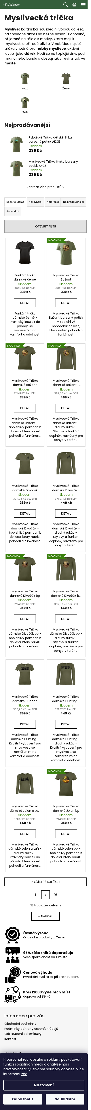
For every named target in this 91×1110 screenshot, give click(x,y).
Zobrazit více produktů (44, 187)
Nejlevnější (35, 202)
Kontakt (10, 1039)
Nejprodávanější (73, 202)
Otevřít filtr (45, 226)
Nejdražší (53, 202)
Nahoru (47, 916)
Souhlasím (65, 1099)
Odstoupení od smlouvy (23, 1034)
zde (24, 1073)
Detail (25, 303)
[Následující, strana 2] (45, 894)
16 (55, 895)
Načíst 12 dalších (46, 882)
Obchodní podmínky (20, 1023)
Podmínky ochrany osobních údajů (31, 1029)
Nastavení (44, 1085)
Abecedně (12, 211)
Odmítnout (22, 1099)
